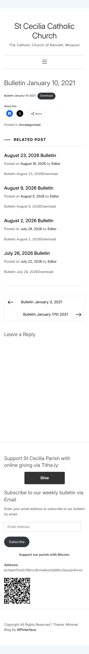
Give (44, 478)
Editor (55, 164)
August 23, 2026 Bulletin (30, 155)
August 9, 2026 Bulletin (28, 188)
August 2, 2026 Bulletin (28, 220)
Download (46, 95)
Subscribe (16, 542)
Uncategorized (30, 125)
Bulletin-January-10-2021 (20, 95)
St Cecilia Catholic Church (44, 30)
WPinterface (26, 630)
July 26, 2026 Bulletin (27, 253)
